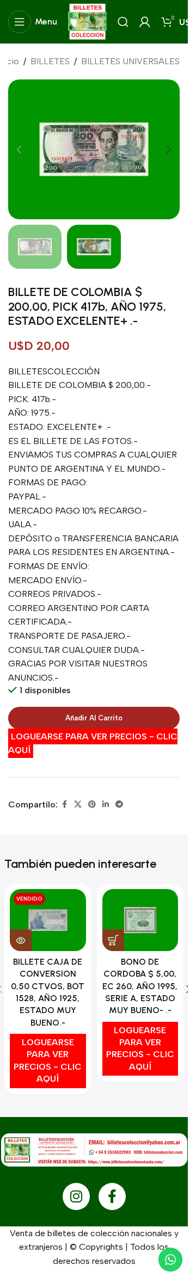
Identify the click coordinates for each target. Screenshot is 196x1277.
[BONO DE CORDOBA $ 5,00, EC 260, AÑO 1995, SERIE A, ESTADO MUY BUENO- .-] (140, 920)
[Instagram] (76, 1196)
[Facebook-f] (112, 1196)
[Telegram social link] (119, 804)
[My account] (145, 22)
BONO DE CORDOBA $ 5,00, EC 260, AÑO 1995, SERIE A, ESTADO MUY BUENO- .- (139, 986)
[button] (19, 150)
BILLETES (50, 61)
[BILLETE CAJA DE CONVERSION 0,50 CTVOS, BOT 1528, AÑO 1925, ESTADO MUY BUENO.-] (48, 920)
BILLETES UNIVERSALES (130, 61)
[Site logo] (87, 21)
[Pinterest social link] (92, 804)
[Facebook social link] (64, 804)
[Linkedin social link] (105, 804)
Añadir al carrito (93, 718)
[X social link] (78, 804)
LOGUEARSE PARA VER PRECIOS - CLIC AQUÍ (92, 743)
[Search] (123, 22)
